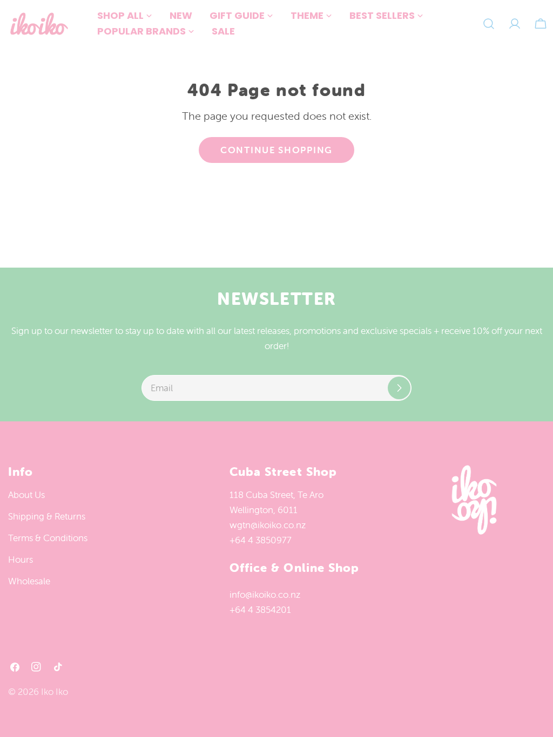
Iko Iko (54, 692)
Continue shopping (276, 150)
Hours (20, 559)
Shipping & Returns (46, 516)
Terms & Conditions (47, 538)
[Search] (489, 24)
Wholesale (29, 581)
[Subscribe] (399, 388)
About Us (26, 495)
